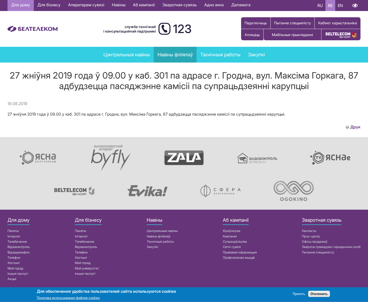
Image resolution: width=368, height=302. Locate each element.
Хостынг (14, 263)
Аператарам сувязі (86, 4)
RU (320, 5)
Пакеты (13, 231)
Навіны (118, 4)
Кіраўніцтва (231, 231)
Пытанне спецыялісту (292, 23)
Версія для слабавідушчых (354, 5)
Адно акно (214, 4)
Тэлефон (14, 257)
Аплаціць (252, 35)
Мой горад (15, 268)
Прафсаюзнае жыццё (239, 257)
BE (330, 5)
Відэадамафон (19, 252)
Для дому (20, 4)
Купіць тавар (341, 35)
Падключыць (256, 23)
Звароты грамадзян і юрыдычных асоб (331, 247)
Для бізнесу (49, 4)
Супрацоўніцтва (235, 241)
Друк (355, 127)
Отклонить (319, 294)
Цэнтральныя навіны (126, 55)
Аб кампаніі (144, 4)
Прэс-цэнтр (311, 236)
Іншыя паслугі (18, 273)
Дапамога (241, 4)
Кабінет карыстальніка (337, 23)
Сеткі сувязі (232, 247)
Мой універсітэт (87, 268)
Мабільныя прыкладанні (292, 35)
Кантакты (309, 231)
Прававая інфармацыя (240, 252)
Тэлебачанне (17, 241)
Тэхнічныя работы (220, 55)
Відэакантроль (19, 247)
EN (340, 5)
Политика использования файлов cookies (68, 298)
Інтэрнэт (14, 236)
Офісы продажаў (314, 241)
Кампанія (230, 236)
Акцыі (12, 279)
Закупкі (256, 55)
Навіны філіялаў (158, 236)
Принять (299, 294)
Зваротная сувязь (179, 4)
